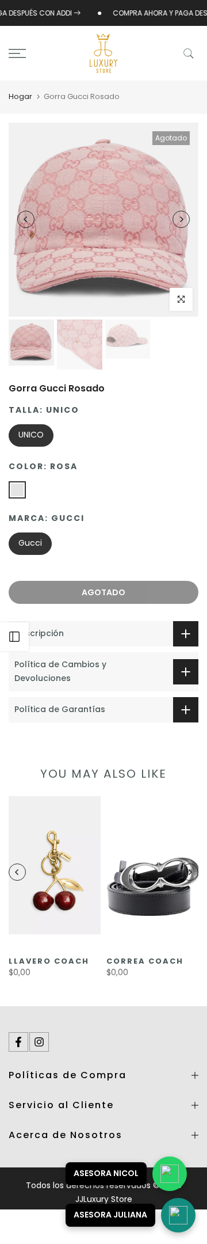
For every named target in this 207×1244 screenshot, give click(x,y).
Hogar (20, 96)
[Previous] (25, 219)
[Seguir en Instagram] (39, 1042)
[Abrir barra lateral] (14, 636)
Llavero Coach (49, 961)
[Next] (181, 219)
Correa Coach (144, 961)
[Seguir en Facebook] (18, 1042)
